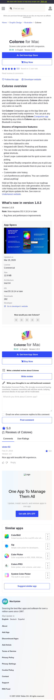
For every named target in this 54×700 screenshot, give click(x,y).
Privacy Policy (8, 657)
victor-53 (6, 447)
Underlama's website (11, 194)
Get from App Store (29, 55)
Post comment (27, 420)
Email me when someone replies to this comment (27, 414)
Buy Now (28, 62)
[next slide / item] (48, 241)
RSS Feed (6, 689)
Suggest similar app (27, 586)
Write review (27, 376)
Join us (43, 1)
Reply (13, 462)
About (4, 626)
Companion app (41, 116)
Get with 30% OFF (27, 513)
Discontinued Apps (10, 638)
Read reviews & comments (12, 73)
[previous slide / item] (6, 241)
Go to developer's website (17, 306)
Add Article (6, 645)
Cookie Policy (8, 670)
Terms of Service (9, 651)
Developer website (32, 80)
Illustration (28, 22)
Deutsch (13, 619)
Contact (5, 676)
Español (21, 619)
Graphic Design (15, 22)
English (5, 619)
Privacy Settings (9, 664)
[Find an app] (11, 8)
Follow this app (11, 80)
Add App (5, 632)
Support (5, 682)
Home (4, 22)
